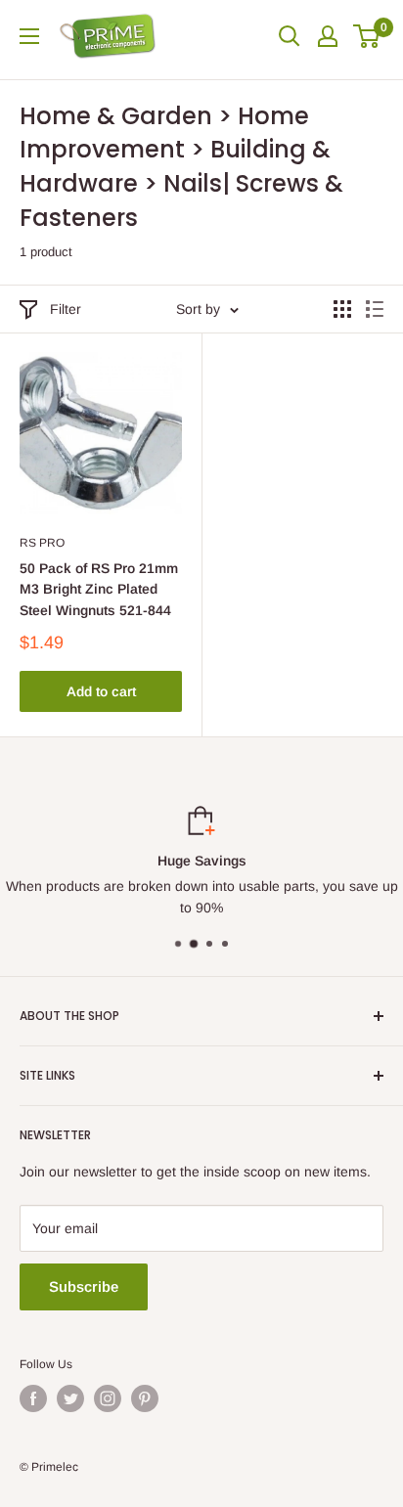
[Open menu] (29, 36)
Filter (65, 309)
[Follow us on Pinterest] (144, 1398)
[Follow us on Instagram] (107, 1398)
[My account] (327, 36)
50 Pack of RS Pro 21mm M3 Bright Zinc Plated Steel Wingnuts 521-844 (99, 589)
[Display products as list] (374, 309)
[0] (367, 36)
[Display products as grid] (342, 309)
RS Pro (42, 543)
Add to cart (101, 691)
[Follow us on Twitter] (70, 1398)
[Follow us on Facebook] (33, 1398)
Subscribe (83, 1286)
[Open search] (289, 36)
